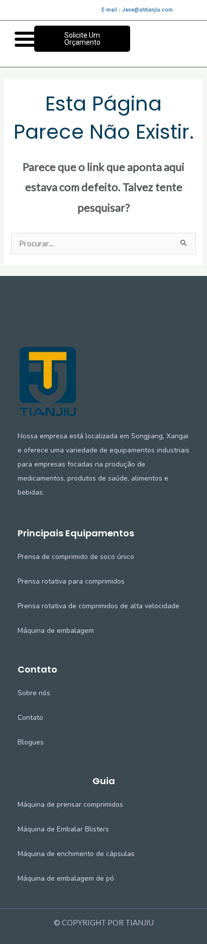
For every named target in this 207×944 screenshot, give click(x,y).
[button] (26, 39)
